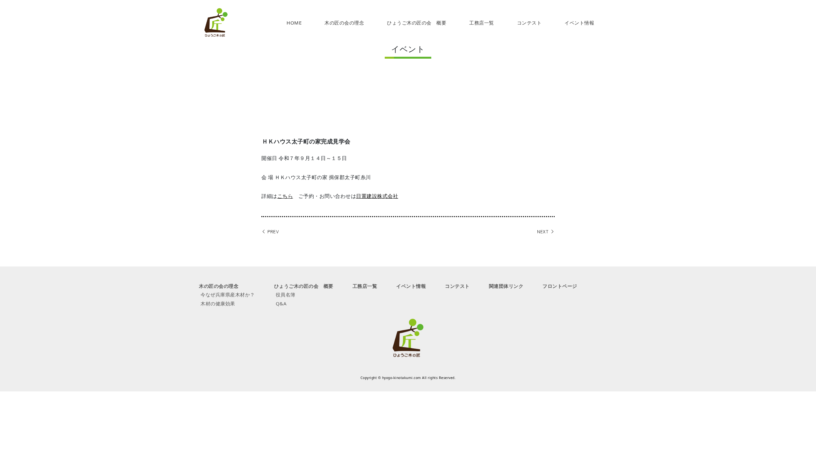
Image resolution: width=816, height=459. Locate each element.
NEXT (543, 231)
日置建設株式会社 (377, 196)
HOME (294, 22)
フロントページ (560, 286)
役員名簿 (285, 294)
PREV (272, 231)
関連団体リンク (506, 286)
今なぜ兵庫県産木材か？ (227, 294)
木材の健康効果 (217, 303)
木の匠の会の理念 (344, 22)
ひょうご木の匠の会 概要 (416, 22)
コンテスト (529, 22)
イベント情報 (579, 22)
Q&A (281, 303)
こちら (285, 196)
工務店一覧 (481, 22)
